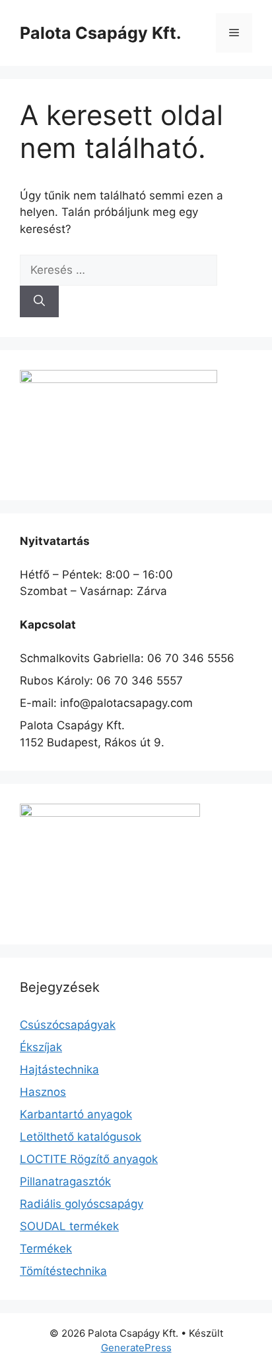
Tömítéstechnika (63, 1271)
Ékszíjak (41, 1047)
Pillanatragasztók (65, 1181)
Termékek (46, 1248)
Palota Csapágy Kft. (100, 33)
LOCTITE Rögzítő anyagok (89, 1159)
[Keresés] (39, 301)
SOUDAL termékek (69, 1226)
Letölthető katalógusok (80, 1136)
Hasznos (43, 1091)
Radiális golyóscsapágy (81, 1203)
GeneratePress (136, 1347)
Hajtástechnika (59, 1069)
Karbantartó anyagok (76, 1114)
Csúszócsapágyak (68, 1024)
